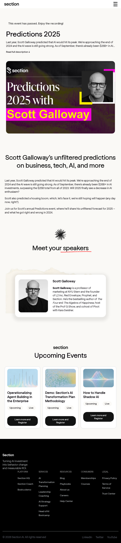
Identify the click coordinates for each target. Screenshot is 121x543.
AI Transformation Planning (47, 482)
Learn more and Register (23, 421)
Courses (85, 484)
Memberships (88, 478)
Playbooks (65, 484)
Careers (64, 495)
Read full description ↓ (18, 51)
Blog (62, 478)
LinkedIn (87, 537)
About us (65, 489)
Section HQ (24, 478)
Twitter (100, 537)
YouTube (112, 537)
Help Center (66, 501)
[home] (12, 4)
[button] (115, 4)
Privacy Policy (109, 478)
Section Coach (25, 484)
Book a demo (24, 489)
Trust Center (108, 493)
